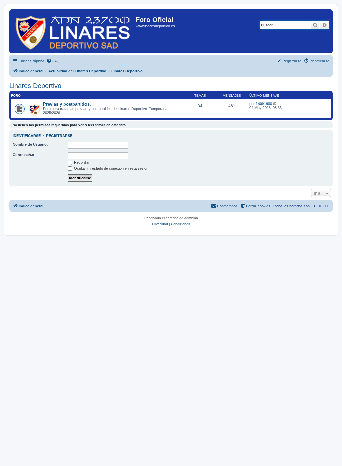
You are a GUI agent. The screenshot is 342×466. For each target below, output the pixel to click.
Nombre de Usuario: (30, 144)
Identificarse (27, 136)
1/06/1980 (264, 104)
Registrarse (59, 136)
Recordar (81, 162)
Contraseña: (23, 155)
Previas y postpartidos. (67, 104)
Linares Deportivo (35, 85)
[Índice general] (73, 31)
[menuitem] (53, 61)
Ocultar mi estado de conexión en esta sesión (110, 168)
